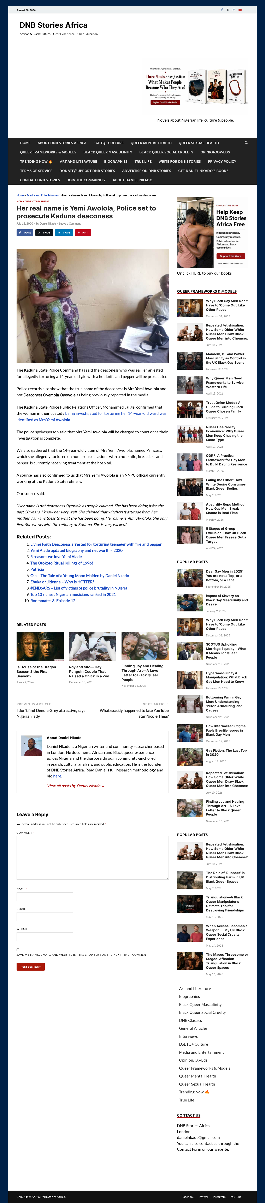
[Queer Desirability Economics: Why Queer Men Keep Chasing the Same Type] (190, 427)
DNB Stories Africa (54, 25)
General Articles (193, 1028)
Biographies (116, 161)
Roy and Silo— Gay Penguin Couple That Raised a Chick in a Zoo (89, 671)
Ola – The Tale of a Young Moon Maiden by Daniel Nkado (79, 575)
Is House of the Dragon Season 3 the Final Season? (36, 671)
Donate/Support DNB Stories (87, 171)
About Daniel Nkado (132, 180)
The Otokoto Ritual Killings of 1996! (61, 563)
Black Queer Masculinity (107, 152)
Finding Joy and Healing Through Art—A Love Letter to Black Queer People (225, 807)
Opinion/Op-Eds (215, 152)
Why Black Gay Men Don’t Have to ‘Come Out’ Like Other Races (227, 305)
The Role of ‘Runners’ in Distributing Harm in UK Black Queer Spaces (225, 877)
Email (22, 908)
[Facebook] (221, 9)
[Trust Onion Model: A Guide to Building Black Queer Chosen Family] (190, 403)
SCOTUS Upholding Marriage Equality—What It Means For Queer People (226, 650)
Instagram (219, 1196)
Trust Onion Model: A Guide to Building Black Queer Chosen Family (224, 407)
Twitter (203, 1196)
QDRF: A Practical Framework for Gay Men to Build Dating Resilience (226, 459)
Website (23, 928)
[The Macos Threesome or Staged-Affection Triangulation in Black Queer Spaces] (190, 955)
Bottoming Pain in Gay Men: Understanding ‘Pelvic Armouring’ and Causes (224, 703)
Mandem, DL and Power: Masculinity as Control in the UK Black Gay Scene (226, 358)
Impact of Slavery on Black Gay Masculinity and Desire (227, 600)
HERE (196, 273)
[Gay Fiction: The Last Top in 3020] (190, 751)
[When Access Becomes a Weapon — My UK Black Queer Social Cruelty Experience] (190, 926)
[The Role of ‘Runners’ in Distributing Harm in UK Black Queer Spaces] (190, 873)
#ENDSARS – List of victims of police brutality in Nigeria (78, 588)
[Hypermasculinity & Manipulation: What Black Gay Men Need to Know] (190, 673)
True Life (143, 161)
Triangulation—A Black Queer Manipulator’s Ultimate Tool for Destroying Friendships (225, 903)
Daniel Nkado (48, 223)
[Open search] (246, 143)
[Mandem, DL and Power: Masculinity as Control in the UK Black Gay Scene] (190, 354)
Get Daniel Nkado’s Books (203, 171)
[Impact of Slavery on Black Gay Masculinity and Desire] (190, 596)
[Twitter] (227, 9)
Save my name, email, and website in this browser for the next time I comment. (83, 954)
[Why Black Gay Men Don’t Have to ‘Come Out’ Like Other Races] (190, 301)
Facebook (188, 1196)
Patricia (37, 569)
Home (25, 143)
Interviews (188, 1036)
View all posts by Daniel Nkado (76, 785)
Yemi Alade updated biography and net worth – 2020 (76, 550)
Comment (25, 832)
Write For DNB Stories (180, 161)
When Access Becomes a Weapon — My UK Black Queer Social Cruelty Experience (226, 932)
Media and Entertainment (43, 195)
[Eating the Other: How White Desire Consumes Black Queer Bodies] (190, 480)
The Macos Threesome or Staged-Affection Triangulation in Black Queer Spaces (227, 960)
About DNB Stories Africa (62, 143)
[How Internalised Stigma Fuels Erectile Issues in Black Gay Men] (190, 726)
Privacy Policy (222, 161)
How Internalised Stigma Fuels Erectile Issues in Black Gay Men (226, 730)
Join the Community (86, 180)
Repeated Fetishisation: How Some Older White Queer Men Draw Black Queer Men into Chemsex (227, 331)
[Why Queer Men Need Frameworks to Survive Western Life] (190, 379)
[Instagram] (233, 9)
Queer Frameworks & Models (48, 152)
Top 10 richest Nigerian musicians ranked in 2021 (73, 594)
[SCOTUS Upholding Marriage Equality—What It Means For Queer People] (190, 645)
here (57, 776)
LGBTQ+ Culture (109, 143)
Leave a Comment (70, 223)
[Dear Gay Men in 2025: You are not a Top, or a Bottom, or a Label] (190, 572)
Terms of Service (36, 171)
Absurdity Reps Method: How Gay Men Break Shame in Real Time (226, 508)
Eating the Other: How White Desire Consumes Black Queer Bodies (226, 484)
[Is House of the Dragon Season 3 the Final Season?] (40, 648)
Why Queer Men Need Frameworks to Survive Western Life (225, 382)
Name (22, 889)
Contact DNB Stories (40, 180)
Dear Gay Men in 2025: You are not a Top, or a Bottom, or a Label (224, 575)
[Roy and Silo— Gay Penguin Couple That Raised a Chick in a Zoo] (92, 648)
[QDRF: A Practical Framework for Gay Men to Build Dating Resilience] (190, 456)
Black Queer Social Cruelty (166, 152)
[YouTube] (239, 9)
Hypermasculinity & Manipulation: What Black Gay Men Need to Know (226, 677)
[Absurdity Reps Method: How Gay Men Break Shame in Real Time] (190, 505)
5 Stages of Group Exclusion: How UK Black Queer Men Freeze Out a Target (226, 534)
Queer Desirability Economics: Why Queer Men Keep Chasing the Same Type (225, 433)
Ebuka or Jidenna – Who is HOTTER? (62, 581)
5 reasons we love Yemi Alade (56, 556)
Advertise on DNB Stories (146, 171)
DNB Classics (190, 1020)
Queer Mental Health (151, 143)
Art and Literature (78, 161)
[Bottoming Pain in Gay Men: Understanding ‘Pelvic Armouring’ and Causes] (190, 698)
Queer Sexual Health (199, 143)
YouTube (235, 1196)
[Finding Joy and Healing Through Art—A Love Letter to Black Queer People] (145, 647)
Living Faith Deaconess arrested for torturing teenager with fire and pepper (96, 544)
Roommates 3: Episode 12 (52, 600)
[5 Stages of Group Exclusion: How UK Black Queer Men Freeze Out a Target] (190, 529)
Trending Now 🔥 (36, 161)
